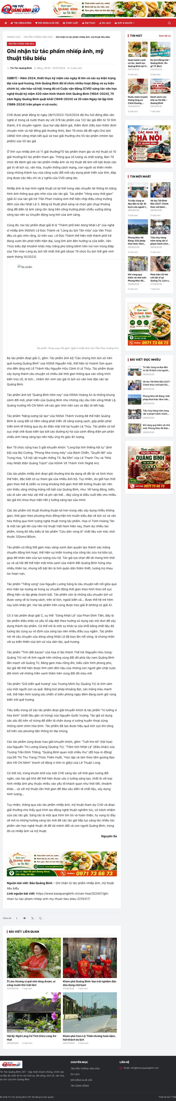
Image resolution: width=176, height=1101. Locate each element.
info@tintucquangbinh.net (145, 1067)
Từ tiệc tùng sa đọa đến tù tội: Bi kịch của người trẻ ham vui (155, 370)
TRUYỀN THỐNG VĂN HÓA (38, 37)
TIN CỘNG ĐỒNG (23, 23)
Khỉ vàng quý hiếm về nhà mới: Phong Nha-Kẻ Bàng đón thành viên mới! (137, 280)
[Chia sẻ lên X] (32, 918)
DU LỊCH (106, 23)
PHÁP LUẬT (72, 23)
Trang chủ (13, 37)
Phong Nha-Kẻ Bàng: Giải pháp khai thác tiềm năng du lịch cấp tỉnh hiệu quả (137, 243)
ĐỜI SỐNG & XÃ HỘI (48, 23)
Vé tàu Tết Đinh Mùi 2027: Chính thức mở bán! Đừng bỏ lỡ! (156, 384)
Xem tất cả (164, 35)
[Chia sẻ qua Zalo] (24, 918)
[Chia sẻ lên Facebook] (16, 918)
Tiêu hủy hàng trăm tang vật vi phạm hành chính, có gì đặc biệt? (156, 413)
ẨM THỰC (90, 23)
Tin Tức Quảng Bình (21, 68)
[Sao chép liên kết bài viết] (40, 918)
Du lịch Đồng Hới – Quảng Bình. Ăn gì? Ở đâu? (160, 63)
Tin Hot (136, 35)
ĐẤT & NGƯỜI (125, 23)
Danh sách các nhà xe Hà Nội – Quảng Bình (158, 99)
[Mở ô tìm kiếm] (169, 23)
